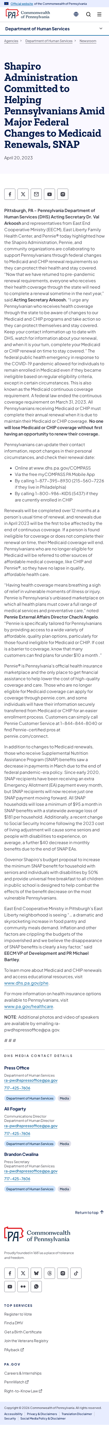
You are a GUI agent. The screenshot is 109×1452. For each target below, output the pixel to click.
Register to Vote (18, 1314)
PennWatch (14, 1382)
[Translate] (76, 14)
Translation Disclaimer (77, 1414)
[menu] (99, 14)
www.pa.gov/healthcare (28, 1006)
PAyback (12, 1349)
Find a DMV (13, 1323)
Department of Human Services (37, 28)
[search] (88, 14)
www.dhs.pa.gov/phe (26, 983)
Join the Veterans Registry (26, 1340)
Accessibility (13, 1414)
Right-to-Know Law (21, 1391)
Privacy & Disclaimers (42, 1414)
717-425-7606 (17, 1087)
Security (10, 1418)
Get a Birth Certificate (23, 1332)
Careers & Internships (23, 1373)
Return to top (86, 1212)
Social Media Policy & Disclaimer (43, 1418)
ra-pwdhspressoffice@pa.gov (30, 1080)
